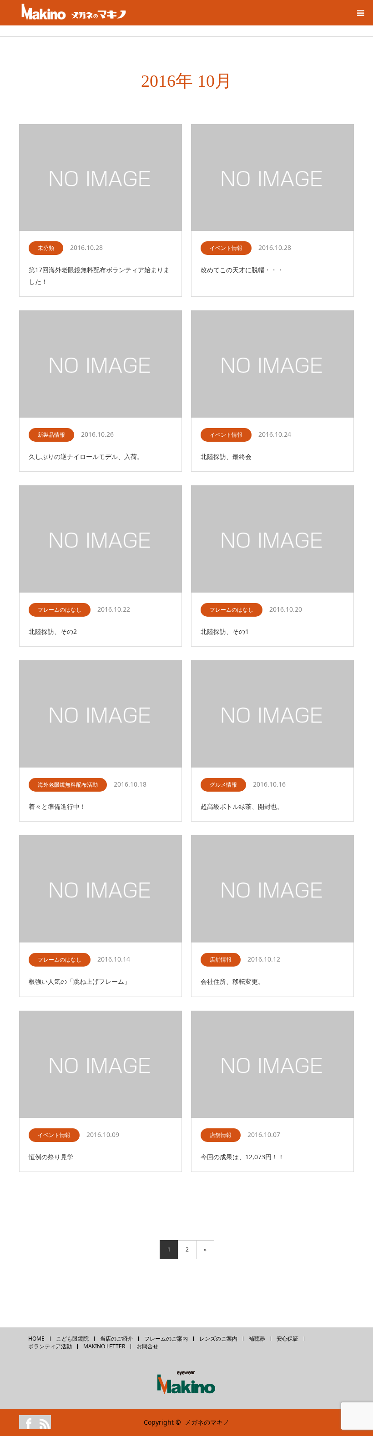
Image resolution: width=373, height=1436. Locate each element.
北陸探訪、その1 (225, 631)
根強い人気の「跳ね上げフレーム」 (80, 981)
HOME (36, 1338)
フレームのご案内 (166, 1338)
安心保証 (287, 1338)
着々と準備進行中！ (57, 806)
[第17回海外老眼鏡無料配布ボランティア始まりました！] (100, 178)
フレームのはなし (59, 609)
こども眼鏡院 (72, 1338)
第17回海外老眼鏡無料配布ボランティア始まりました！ (99, 275)
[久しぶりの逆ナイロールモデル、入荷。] (100, 364)
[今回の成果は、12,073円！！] (272, 1065)
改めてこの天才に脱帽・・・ (242, 269)
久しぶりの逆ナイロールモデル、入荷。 (86, 456)
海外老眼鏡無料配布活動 (68, 784)
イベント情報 (226, 248)
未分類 (46, 248)
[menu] (360, 12)
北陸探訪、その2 (53, 631)
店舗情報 (221, 959)
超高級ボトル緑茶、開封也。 (242, 806)
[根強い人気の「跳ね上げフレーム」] (100, 889)
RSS (42, 1422)
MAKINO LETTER (104, 1346)
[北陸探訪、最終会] (272, 364)
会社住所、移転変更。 (232, 981)
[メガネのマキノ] (73, 13)
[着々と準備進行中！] (100, 714)
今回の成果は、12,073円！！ (242, 1156)
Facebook (26, 1422)
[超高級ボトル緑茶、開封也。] (272, 714)
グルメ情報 (223, 784)
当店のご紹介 (116, 1338)
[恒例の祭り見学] (100, 1065)
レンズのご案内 (218, 1338)
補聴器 (257, 1338)
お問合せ (147, 1346)
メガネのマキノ (207, 1422)
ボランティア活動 (50, 1346)
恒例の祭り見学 (51, 1156)
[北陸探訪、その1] (272, 539)
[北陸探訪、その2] (100, 539)
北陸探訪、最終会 (226, 456)
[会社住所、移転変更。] (272, 889)
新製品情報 (51, 435)
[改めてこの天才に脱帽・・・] (272, 178)
